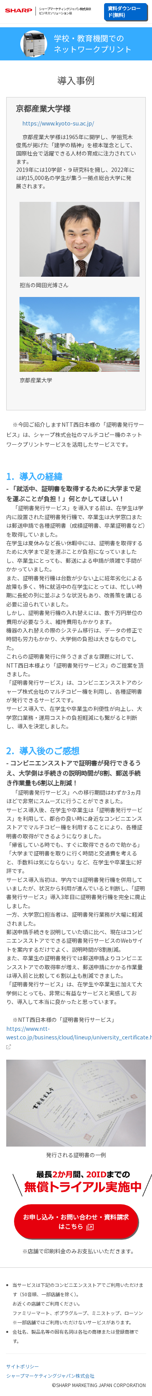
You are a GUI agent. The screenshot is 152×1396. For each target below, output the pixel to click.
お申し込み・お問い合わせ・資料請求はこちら (76, 1221)
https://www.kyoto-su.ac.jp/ (58, 123)
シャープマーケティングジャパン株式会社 (50, 1375)
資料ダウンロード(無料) (124, 11)
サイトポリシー (22, 1366)
